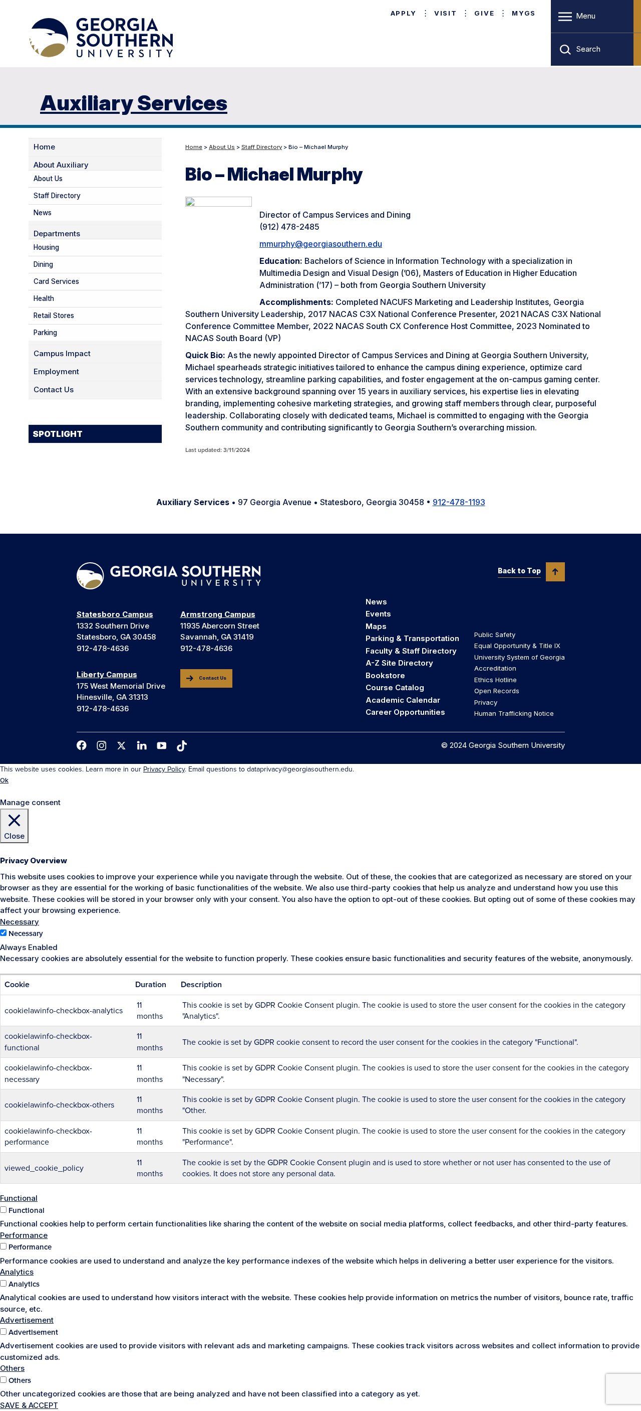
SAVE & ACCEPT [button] (29, 1405)
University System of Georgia (519, 657)
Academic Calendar (403, 700)
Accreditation (495, 668)
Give (484, 13)
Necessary (26, 933)
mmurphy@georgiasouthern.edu (320, 244)
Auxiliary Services (133, 102)
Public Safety (494, 635)
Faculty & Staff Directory (411, 651)
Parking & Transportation (412, 638)
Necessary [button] (19, 921)
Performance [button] (24, 1235)
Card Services (56, 281)
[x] (122, 745)
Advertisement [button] (27, 1320)
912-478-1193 (459, 502)
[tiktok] (182, 746)
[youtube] (162, 745)
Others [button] (12, 1368)
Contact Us (54, 389)
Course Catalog (395, 687)
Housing (46, 247)
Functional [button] (19, 1198)
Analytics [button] (17, 1272)
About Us (222, 146)
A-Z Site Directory (399, 663)
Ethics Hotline (495, 680)
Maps (376, 626)
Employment (56, 371)
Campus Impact (62, 353)
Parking (45, 333)
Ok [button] (4, 780)
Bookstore (385, 675)
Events (378, 613)
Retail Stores (54, 315)
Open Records (496, 691)
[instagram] (102, 745)
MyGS (524, 13)
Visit (445, 13)
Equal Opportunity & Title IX (517, 646)
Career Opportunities (405, 712)
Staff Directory (261, 146)
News (43, 213)
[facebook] (82, 745)
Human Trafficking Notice (514, 713)
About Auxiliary (61, 165)
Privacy (485, 702)
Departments (57, 233)
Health (44, 298)
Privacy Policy (164, 769)
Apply (404, 13)
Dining (43, 264)
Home (193, 146)
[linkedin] (142, 745)
